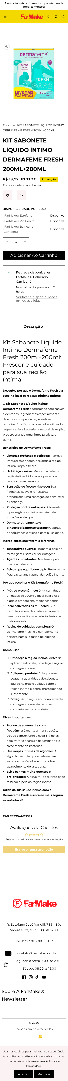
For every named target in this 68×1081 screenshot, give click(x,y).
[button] (5, 16)
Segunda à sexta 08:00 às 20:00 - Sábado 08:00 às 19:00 (39, 964)
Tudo (6, 125)
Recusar (44, 1074)
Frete (7, 185)
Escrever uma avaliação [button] (34, 849)
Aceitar (23, 1074)
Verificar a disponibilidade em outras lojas (36, 298)
